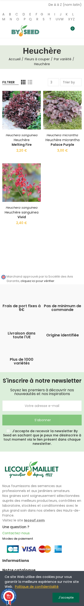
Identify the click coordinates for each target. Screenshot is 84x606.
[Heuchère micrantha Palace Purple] (62, 110)
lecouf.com (34, 520)
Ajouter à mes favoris (29, 108)
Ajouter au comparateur (29, 99)
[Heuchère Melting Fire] (21, 110)
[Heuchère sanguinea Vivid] (21, 182)
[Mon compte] (79, 31)
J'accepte (66, 597)
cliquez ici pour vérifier (37, 281)
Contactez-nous (16, 533)
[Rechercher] (62, 31)
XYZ (71, 19)
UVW (60, 19)
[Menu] (4, 30)
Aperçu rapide (29, 117)
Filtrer (8, 82)
